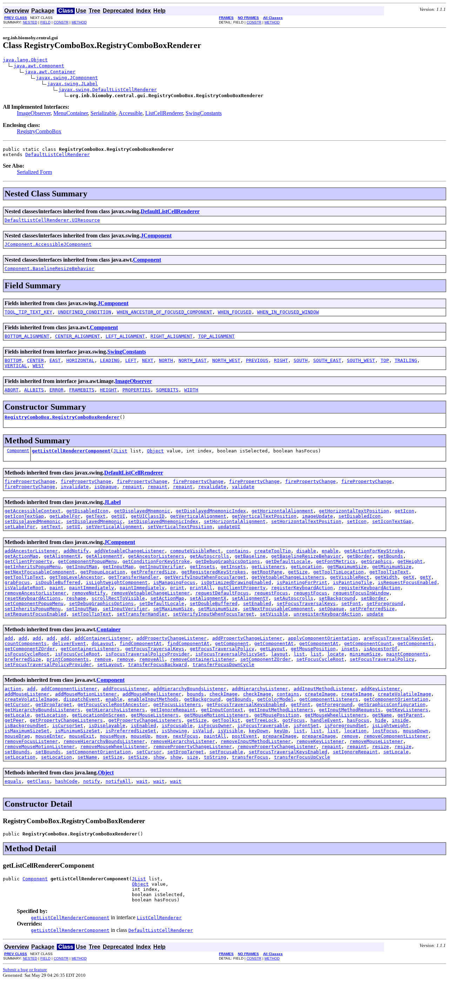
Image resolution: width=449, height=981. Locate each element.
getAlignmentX (62, 556)
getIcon (404, 510)
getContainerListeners (90, 648)
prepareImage (279, 736)
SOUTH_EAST (327, 360)
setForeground (385, 603)
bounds (195, 694)
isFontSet (306, 725)
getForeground (334, 704)
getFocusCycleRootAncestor (113, 704)
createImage (320, 694)
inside (400, 720)
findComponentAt (141, 643)
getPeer (14, 720)
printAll (201, 587)
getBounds (390, 556)
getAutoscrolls (209, 556)
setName (87, 757)
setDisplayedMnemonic (33, 521)
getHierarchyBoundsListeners (42, 709)
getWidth (386, 577)
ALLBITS (34, 389)
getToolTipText (389, 572)
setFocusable (226, 751)
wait (142, 781)
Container (108, 629)
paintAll (215, 736)
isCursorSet (67, 725)
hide (380, 720)
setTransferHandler (142, 614)
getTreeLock (261, 720)
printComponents (68, 659)
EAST (55, 360)
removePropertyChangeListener (192, 746)
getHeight (410, 561)
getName (382, 715)
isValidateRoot (24, 587)
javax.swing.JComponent (67, 77)
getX (408, 577)
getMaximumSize (347, 566)
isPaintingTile (352, 582)
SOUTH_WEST (361, 360)
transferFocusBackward (157, 664)
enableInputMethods (153, 699)
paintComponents (407, 654)
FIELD (45, 22)
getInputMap (81, 566)
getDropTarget (53, 704)
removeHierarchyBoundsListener (104, 741)
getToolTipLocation (338, 572)
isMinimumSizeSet (77, 730)
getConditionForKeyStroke (156, 561)
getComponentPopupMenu (87, 561)
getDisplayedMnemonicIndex (211, 510)
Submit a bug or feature (25, 969)
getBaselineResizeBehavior (306, 556)
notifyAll (118, 781)
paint (56, 587)
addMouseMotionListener (86, 694)
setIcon (357, 521)
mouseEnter (49, 736)
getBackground (202, 699)
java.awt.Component (39, 65)
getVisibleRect (349, 577)
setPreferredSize (372, 608)
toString (215, 757)
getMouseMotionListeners (216, 715)
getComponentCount (368, 643)
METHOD (79, 22)
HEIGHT (108, 389)
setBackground (337, 598)
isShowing (174, 730)
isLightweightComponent (117, 582)
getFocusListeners (177, 704)
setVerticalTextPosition (180, 526)
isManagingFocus (174, 582)
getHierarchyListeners (115, 709)
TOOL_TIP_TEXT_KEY (28, 312)
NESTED (30, 22)
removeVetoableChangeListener (150, 593)
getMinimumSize (391, 566)
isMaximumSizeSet (27, 730)
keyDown (258, 730)
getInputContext (222, 709)
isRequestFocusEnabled (407, 582)
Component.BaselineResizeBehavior (49, 268)
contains (237, 550)
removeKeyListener (320, 741)
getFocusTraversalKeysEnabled (246, 704)
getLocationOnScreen (98, 715)
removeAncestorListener (35, 593)
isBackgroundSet (26, 725)
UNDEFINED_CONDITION (84, 312)
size (192, 757)
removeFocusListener (31, 741)
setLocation (20, 757)
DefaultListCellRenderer (57, 154)
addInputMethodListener (324, 688)
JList (120, 450)
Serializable (103, 113)
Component (147, 260)
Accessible (130, 113)
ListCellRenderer (164, 113)
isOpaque (105, 486)
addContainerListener (103, 638)
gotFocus (293, 720)
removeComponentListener (396, 736)
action (13, 688)
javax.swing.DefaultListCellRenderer (108, 89)
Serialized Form (34, 172)
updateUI (229, 526)
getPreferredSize (153, 572)
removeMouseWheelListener (114, 746)
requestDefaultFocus (222, 593)
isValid (202, 730)
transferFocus (250, 757)
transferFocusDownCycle (223, 664)
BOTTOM (13, 360)
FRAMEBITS (81, 389)
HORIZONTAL (80, 360)
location (355, 730)
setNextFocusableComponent (278, 608)
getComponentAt (274, 643)
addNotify (76, 550)
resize (380, 746)
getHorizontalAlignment (282, 510)
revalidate (212, 486)
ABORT (12, 389)
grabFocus (17, 582)
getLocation (306, 566)
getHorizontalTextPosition (354, 510)
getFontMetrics (335, 561)
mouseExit (81, 736)
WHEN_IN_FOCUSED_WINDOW (288, 312)
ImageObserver (34, 113)
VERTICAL (16, 365)
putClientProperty (242, 587)
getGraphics (376, 561)
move (161, 736)
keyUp (281, 730)
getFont (300, 704)
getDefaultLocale (288, 561)
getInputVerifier (161, 566)
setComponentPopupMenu (34, 603)
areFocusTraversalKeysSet (397, 638)
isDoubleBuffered (57, 582)
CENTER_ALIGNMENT (77, 336)
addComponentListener (69, 688)
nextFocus (185, 736)
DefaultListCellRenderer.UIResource (52, 220)
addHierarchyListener (260, 688)
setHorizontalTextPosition (306, 521)
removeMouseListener (376, 741)
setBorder (373, 598)
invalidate (75, 486)
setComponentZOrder (265, 659)
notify (91, 781)
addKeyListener (380, 688)
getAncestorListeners (156, 556)
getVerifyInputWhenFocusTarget (205, 577)
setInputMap (81, 608)
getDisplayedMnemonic (142, 510)
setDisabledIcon (360, 516)
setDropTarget (185, 751)
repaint (132, 486)
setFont (351, 603)
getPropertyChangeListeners (66, 720)
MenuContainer (70, 113)
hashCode (66, 781)
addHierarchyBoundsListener (189, 688)
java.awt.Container (50, 71)
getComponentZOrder (30, 648)
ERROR (56, 389)
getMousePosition (313, 648)
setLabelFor (20, 526)
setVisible (274, 614)
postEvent (244, 736)
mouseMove (112, 736)
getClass (38, 781)
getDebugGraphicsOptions (227, 561)
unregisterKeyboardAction (327, 614)
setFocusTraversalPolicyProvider (48, 664)
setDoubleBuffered (213, 603)
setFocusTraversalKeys (306, 603)
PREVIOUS (257, 360)
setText (51, 526)
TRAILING (406, 360)
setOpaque (331, 608)
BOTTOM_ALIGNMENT (27, 336)
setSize (112, 757)
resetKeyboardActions (33, 598)
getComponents (415, 643)
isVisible (230, 730)
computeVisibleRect (195, 550)
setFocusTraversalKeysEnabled (288, 751)
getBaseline (250, 556)
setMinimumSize (217, 608)
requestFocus (271, 593)
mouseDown (415, 730)
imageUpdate (317, 516)
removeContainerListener (202, 659)
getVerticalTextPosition (264, 516)
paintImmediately (91, 587)
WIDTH (191, 389)
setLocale (396, 751)
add (9, 638)
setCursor (149, 751)
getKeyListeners (407, 709)
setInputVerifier (125, 608)
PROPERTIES (136, 389)
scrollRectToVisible (118, 598)
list (299, 654)
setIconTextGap (391, 521)
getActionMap (21, 556)
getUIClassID (148, 516)
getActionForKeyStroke (373, 550)
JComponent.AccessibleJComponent (48, 244)
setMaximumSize (173, 608)
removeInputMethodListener (256, 741)
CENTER (35, 360)
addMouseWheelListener (151, 694)
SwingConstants (204, 113)
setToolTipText (91, 614)
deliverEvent (69, 643)
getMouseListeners (155, 715)
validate (243, 486)
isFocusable (177, 725)
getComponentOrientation (396, 699)
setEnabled (257, 603)
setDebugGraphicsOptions (101, 603)
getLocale (17, 715)
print (177, 587)
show (159, 757)
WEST (38, 365)
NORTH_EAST (193, 360)
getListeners (268, 566)
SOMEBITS (167, 389)
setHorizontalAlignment (235, 521)
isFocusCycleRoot (27, 654)
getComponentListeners (328, 699)
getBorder (359, 556)
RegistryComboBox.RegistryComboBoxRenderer (62, 417)
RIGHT (281, 360)
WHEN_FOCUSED (235, 312)
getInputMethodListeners (281, 709)
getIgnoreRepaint (172, 709)
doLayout (103, 643)
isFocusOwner (215, 725)
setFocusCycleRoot (320, 659)
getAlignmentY (104, 556)
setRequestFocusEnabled (35, 614)
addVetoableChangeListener (129, 550)
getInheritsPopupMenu (33, 566)
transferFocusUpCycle (302, 757)
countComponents (26, 643)
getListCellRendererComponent (71, 450)
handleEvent (325, 720)
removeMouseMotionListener (40, 746)
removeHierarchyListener (182, 741)
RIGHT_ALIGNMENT (171, 336)
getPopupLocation (102, 572)
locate (335, 654)
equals (13, 781)
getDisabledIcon (87, 510)
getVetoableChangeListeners (288, 577)
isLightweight (390, 725)
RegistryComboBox (39, 131)
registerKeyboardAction (302, 587)
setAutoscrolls (293, 598)
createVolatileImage (404, 694)
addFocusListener (125, 688)
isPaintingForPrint (302, 582)
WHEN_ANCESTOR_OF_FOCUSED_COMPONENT (164, 312)
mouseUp (140, 736)
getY (425, 577)
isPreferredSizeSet (131, 730)
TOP (385, 360)
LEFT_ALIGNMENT (125, 336)
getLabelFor (64, 516)
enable (330, 550)
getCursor (17, 704)
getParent (410, 715)
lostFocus (384, 730)
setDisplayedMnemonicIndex (163, 521)
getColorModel (275, 699)
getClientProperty (28, 561)
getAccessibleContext (33, 510)
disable (306, 550)
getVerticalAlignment (198, 516)
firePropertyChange (30, 481)
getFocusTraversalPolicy (222, 648)
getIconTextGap (24, 516)
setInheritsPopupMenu (33, 608)
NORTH (166, 360)
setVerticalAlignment (114, 526)
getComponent (232, 643)
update (375, 614)
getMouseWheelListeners (336, 715)
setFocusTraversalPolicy (382, 659)
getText (96, 516)
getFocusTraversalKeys (154, 648)
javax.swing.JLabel (72, 83)
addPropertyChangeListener (171, 638)
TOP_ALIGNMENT (216, 336)
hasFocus (358, 720)
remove (102, 659)
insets (349, 648)
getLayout (272, 648)
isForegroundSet (345, 725)
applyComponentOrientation (323, 638)
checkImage (223, 694)
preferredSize (23, 659)
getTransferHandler (133, 577)
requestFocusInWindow (361, 593)
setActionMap (167, 598)
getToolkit (226, 720)
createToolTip (272, 550)
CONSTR (61, 22)
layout (279, 654)
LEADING (110, 360)
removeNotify (89, 593)
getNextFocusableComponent (40, 572)
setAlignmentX (208, 598)
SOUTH (301, 360)
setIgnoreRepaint (355, 751)
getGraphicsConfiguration (391, 704)
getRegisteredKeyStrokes (213, 572)
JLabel (112, 502)
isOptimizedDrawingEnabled (236, 582)
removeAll (152, 659)
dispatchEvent (81, 699)
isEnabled (143, 725)
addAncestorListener (31, 550)
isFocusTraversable (262, 725)
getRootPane (267, 572)
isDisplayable (107, 725)
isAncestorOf (380, 648)
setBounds (17, 751)
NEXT (147, 360)
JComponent (156, 235)
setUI (73, 526)
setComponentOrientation (98, 751)
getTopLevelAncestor (76, 577)
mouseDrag (17, 736)
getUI (118, 516)
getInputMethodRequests (350, 709)
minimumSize (365, 654)
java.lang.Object (25, 59)
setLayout (109, 664)
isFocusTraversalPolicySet (230, 654)
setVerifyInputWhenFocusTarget (213, 614)
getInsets (202, 566)
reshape (76, 598)
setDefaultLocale (161, 603)
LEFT (130, 360)
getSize (298, 572)
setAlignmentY (250, 598)
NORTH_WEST (226, 360)
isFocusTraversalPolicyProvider (148, 654)
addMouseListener (27, 694)
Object (155, 450)
